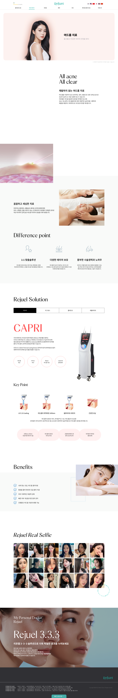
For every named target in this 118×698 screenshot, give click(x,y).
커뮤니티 (100, 8)
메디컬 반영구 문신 (86, 8)
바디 (73, 8)
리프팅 (45, 8)
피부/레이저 (31, 8)
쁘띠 (59, 8)
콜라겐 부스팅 (18, 8)
